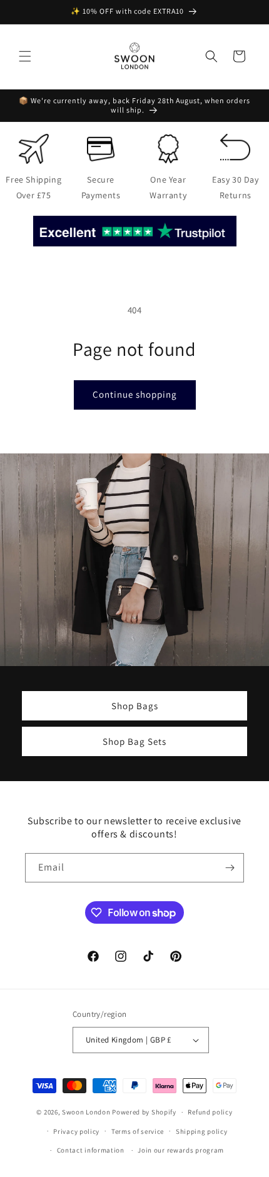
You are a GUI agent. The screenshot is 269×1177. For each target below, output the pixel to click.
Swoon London (86, 1112)
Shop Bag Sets (134, 741)
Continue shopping (135, 394)
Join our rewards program (181, 1150)
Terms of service (137, 1131)
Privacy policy (76, 1131)
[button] (25, 56)
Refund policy (210, 1112)
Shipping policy (202, 1131)
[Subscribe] (229, 867)
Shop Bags (134, 705)
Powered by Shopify (144, 1112)
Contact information (90, 1150)
